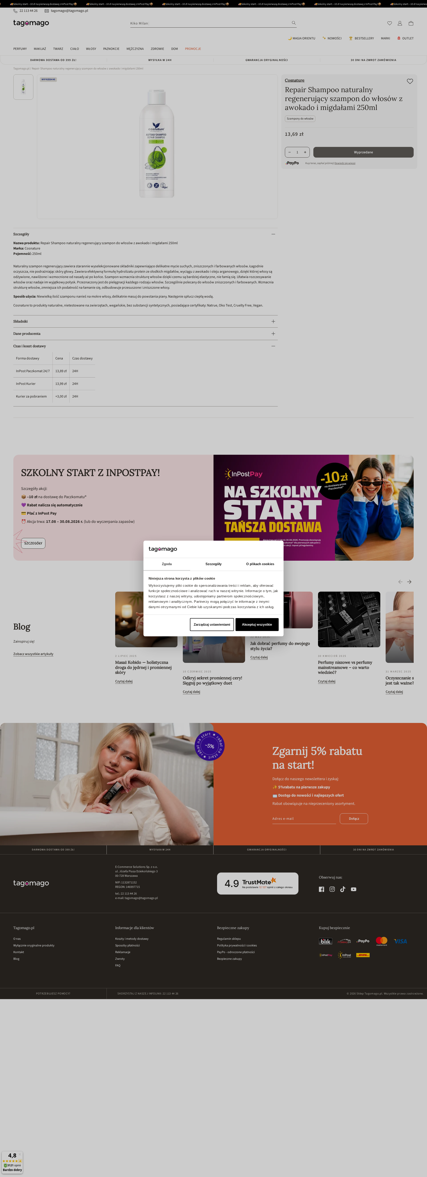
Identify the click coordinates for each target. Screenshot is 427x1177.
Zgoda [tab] (167, 564)
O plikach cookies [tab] (260, 564)
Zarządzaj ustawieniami (212, 624)
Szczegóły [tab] (213, 564)
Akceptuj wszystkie (257, 624)
